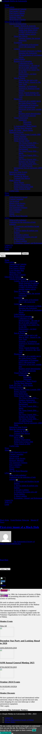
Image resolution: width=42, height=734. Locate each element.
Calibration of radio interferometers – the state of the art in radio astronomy (29, 65)
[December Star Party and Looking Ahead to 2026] (7, 636)
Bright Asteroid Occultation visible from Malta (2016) (29, 29)
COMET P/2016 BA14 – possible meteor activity (28, 33)
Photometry (18, 99)
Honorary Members (16, 205)
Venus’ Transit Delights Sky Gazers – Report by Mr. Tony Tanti (29, 95)
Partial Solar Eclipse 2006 (23, 187)
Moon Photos (19, 182)
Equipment (23, 120)
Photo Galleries (15, 180)
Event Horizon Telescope (19, 520)
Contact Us (9, 245)
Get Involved (14, 201)
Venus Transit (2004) (21, 141)
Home (7, 5)
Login (7, 249)
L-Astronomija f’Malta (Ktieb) (25, 126)
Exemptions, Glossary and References (28, 243)
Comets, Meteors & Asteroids (25, 26)
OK (34, 730)
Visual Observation (21, 118)
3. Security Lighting (21, 235)
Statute (11, 214)
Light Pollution (19, 59)
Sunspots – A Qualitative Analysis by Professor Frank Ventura (29, 88)
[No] (12, 733)
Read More (4, 560)
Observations (9, 7)
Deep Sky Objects (20, 36)
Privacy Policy (14, 212)
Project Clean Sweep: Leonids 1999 (27, 134)
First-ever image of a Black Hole (19, 527)
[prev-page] (1, 689)
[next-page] (3, 689)
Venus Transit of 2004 (22, 189)
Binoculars (27, 122)
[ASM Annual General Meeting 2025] (7, 658)
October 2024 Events (10, 682)
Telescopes (27, 124)
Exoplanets (18, 43)
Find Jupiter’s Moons (17, 11)
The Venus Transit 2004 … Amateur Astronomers (29, 144)
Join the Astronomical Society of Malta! (19, 720)
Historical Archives (16, 132)
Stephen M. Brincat (21, 176)
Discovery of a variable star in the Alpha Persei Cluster (30, 102)
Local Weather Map (16, 15)
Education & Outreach (13, 22)
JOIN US (8, 247)
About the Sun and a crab (28, 80)
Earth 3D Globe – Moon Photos (21, 130)
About (7, 195)
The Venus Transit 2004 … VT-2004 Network (29, 165)
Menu (3, 256)
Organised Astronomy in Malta (30, 51)
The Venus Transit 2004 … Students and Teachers (29, 161)
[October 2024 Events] (7, 677)
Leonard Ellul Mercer (22, 178)
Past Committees (15, 210)
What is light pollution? (17, 220)
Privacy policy (5, 733)
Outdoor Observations (22, 185)
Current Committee (16, 199)
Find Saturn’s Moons (17, 13)
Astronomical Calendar (17, 9)
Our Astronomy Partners (18, 208)
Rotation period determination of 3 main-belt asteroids (30, 115)
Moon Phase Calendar (17, 20)
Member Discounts (7, 693)
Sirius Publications (21, 139)
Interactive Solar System (18, 172)
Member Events (6, 621)
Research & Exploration (23, 61)
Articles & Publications (17, 24)
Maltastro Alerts (15, 17)
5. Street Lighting (20, 241)
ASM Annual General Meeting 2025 (17, 662)
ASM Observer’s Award (18, 197)
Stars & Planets (19, 78)
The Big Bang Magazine (23, 128)
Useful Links (14, 191)
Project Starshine (20, 137)
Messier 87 (35, 520)
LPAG (7, 218)
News (7, 193)
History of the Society (17, 203)
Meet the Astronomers (17, 174)
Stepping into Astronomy (28, 53)
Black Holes (4, 520)
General (17, 49)
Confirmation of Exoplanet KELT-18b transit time (28, 46)
